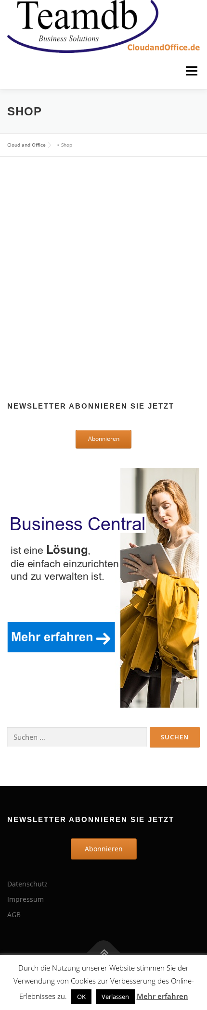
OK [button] (81, 996)
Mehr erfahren (162, 996)
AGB (14, 914)
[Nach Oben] (104, 953)
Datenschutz (27, 883)
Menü (190, 71)
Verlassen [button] (115, 996)
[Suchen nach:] (77, 737)
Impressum (25, 899)
